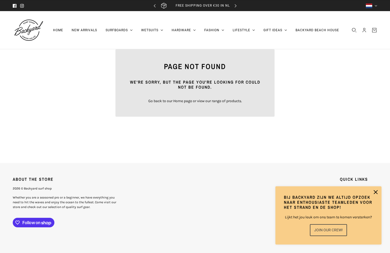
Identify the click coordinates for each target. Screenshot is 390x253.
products (233, 101)
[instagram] (22, 6)
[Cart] (374, 30)
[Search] (354, 30)
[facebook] (15, 6)
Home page (182, 101)
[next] (235, 6)
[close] (375, 192)
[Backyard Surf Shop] (29, 30)
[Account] (364, 30)
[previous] (154, 6)
